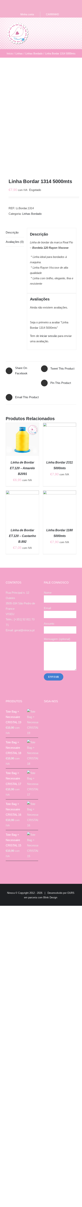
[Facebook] (14, 645)
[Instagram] (19, 645)
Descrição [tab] (12, 232)
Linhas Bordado (32, 213)
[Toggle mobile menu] (74, 25)
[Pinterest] (30, 645)
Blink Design (50, 897)
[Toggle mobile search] (67, 25)
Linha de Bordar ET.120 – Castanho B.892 (22, 536)
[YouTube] (24, 645)
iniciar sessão (48, 335)
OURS (70, 892)
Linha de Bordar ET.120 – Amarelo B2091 (22, 468)
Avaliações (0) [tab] (15, 241)
